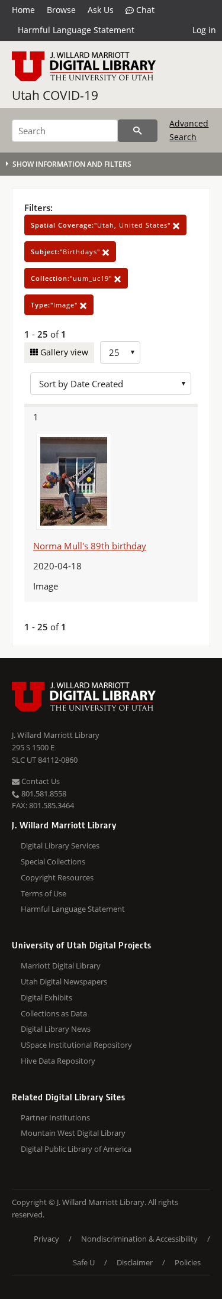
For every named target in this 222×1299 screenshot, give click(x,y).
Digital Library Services (60, 845)
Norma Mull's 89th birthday (89, 546)
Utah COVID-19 (55, 95)
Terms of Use (43, 893)
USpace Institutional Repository (76, 1044)
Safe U (84, 1262)
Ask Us (101, 9)
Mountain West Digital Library (73, 1133)
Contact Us (40, 781)
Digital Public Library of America (76, 1148)
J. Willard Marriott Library (55, 735)
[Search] (137, 130)
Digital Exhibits (46, 997)
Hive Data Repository (58, 1060)
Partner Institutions (55, 1117)
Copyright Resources (57, 877)
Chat (144, 9)
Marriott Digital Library (61, 965)
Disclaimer (135, 1262)
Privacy (46, 1238)
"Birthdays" (66, 251)
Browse (61, 9)
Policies (188, 1262)
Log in (204, 29)
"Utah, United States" (102, 225)
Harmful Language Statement (76, 29)
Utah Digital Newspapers (64, 981)
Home (23, 9)
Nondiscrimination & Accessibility (139, 1238)
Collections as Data (54, 1013)
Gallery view (63, 352)
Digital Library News (56, 1028)
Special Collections (53, 861)
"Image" (55, 304)
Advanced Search (188, 130)
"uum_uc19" (72, 278)
